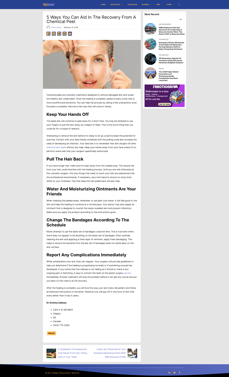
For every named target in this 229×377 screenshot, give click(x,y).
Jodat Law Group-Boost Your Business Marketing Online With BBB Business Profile (110, 353)
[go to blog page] (181, 19)
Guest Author (56, 27)
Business (145, 4)
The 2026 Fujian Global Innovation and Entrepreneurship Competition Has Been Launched (168, 76)
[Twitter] (174, 372)
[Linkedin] (169, 372)
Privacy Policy (64, 373)
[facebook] (48, 34)
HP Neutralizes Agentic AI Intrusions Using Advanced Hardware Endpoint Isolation (171, 60)
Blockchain (132, 4)
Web (158, 4)
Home (103, 4)
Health (51, 333)
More (169, 4)
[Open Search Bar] (179, 4)
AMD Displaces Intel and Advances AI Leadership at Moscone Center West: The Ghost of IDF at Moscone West (172, 30)
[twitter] (59, 34)
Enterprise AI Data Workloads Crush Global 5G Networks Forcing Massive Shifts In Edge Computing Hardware (171, 45)
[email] (70, 34)
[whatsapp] (54, 34)
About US (75, 373)
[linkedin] (65, 34)
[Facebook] (180, 372)
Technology (115, 4)
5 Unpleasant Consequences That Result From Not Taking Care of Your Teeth (72, 353)
